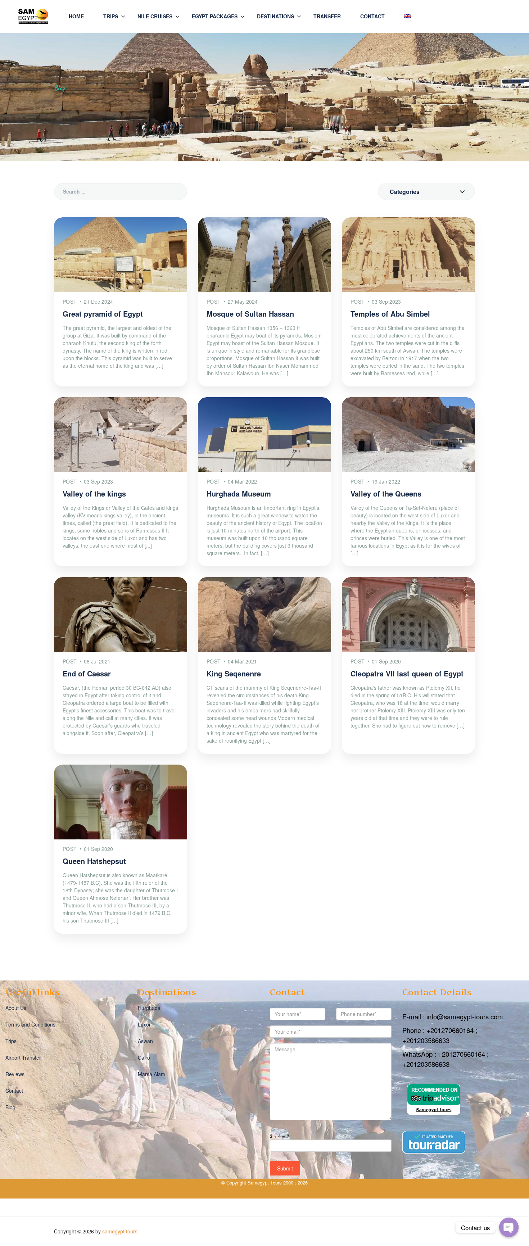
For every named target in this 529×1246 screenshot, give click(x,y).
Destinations (275, 16)
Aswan (145, 1041)
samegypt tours (119, 1231)
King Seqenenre (234, 673)
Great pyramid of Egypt (103, 313)
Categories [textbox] (405, 191)
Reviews (14, 1074)
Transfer (327, 16)
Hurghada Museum (239, 493)
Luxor (144, 1024)
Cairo (144, 1057)
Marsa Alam (151, 1074)
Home (76, 16)
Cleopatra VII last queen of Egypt (407, 673)
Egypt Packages (215, 16)
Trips (110, 16)
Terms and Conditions (30, 1024)
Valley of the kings (94, 493)
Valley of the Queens (386, 493)
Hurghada (149, 1007)
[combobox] (426, 191)
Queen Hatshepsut (94, 861)
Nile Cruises (154, 16)
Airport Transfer (23, 1057)
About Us (15, 1007)
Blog (10, 1107)
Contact (372, 16)
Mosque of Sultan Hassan (250, 313)
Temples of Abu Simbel (390, 313)
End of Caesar (87, 673)
